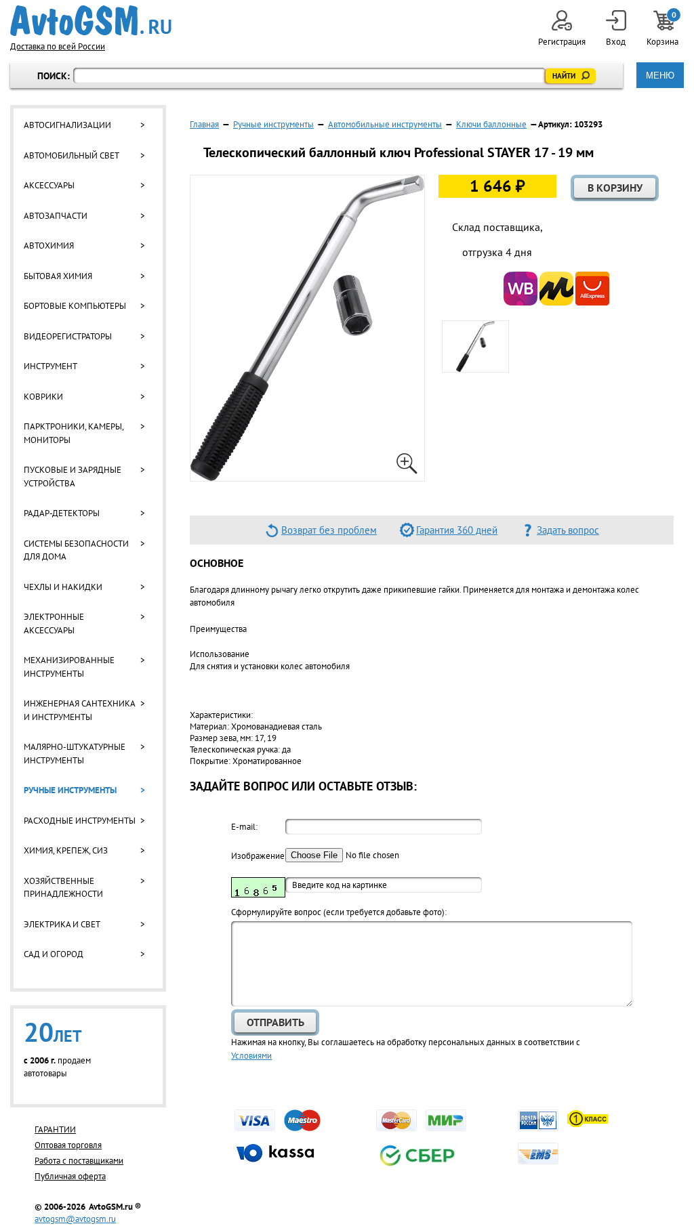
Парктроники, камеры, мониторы (73, 433)
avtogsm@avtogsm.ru (75, 1219)
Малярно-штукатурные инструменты (74, 753)
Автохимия (49, 245)
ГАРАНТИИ (55, 1129)
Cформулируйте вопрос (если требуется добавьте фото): (339, 912)
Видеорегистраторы (68, 336)
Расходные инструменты (80, 820)
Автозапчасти (55, 215)
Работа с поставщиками (79, 1160)
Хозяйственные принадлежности (63, 887)
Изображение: (258, 856)
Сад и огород (53, 954)
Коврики (43, 396)
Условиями (251, 1055)
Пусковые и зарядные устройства (72, 476)
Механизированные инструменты (69, 666)
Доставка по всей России (57, 46)
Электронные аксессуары (54, 623)
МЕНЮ (660, 75)
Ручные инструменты (70, 790)
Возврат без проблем (329, 530)
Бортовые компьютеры (75, 306)
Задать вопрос (568, 530)
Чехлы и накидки (63, 587)
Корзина (663, 28)
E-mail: (244, 826)
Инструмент (50, 366)
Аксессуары (49, 185)
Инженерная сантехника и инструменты (79, 710)
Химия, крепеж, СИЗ (66, 850)
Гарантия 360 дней (456, 530)
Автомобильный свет (71, 155)
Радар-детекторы (62, 513)
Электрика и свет (62, 924)
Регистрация (562, 41)
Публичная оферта (70, 1176)
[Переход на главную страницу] (90, 20)
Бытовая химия (58, 276)
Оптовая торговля (68, 1145)
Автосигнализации (67, 125)
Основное (216, 563)
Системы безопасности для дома (76, 550)
